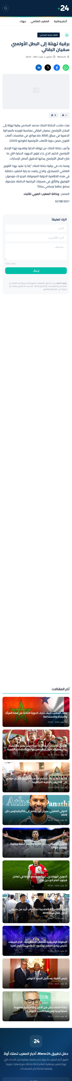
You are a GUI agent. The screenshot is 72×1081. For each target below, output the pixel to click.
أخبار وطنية (60, 21)
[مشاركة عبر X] (47, 67)
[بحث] (6, 8)
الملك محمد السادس (48, 35)
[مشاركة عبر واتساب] (65, 67)
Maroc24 (61, 57)
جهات (23, 21)
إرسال (36, 270)
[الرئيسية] (66, 35)
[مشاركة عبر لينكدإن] (38, 67)
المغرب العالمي (40, 21)
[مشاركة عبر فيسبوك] (56, 67)
